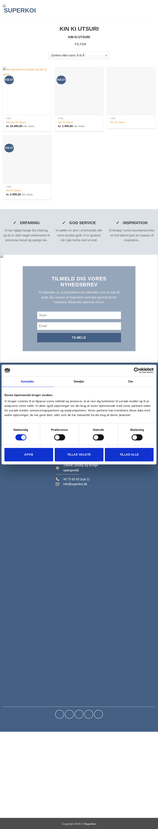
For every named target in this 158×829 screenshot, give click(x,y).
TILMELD (79, 337)
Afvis (28, 454)
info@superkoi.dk (75, 484)
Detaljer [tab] (79, 381)
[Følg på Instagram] (69, 714)
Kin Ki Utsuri (65, 122)
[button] (146, 10)
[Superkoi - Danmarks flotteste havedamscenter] (20, 10)
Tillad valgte (79, 454)
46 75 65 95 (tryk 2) (76, 479)
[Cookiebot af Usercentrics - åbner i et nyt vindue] (137, 370)
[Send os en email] (79, 714)
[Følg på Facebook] (59, 714)
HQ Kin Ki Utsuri (16, 122)
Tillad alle (129, 454)
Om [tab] (130, 381)
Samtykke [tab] (27, 381)
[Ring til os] (88, 714)
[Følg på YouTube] (98, 714)
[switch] (59, 437)
